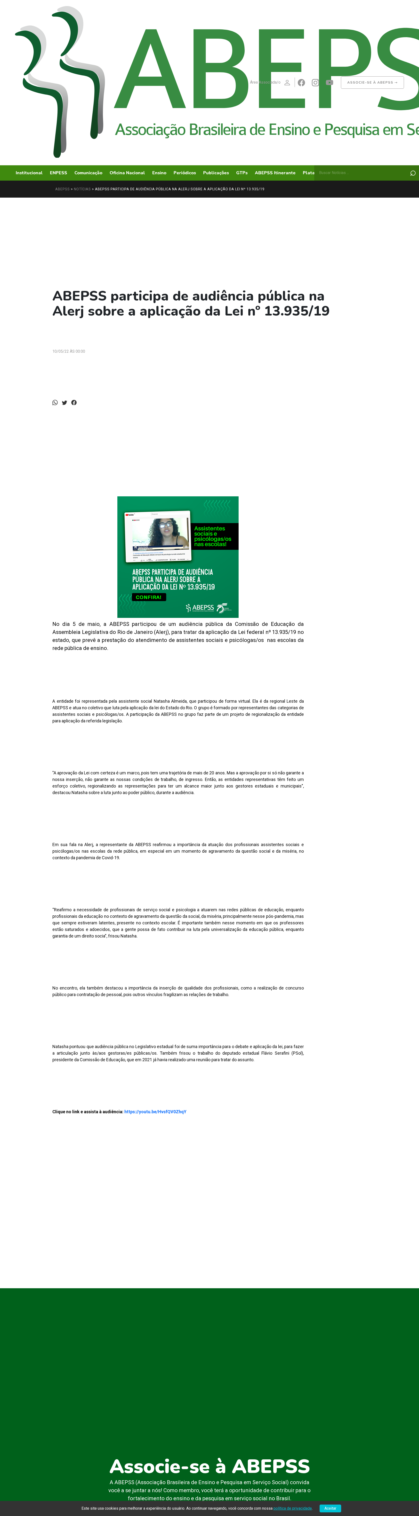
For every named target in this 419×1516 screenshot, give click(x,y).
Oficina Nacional (127, 173)
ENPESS (58, 173)
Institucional (29, 173)
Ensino (159, 173)
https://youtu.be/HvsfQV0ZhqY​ (155, 1111)
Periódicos (185, 173)
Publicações (216, 173)
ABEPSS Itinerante (275, 173)
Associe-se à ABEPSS (372, 82)
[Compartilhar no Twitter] (66, 403)
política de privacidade (293, 1508)
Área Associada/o (265, 82)
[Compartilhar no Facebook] (75, 403)
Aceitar (330, 1508)
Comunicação (88, 173)
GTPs (242, 173)
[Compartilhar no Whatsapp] (56, 403)
